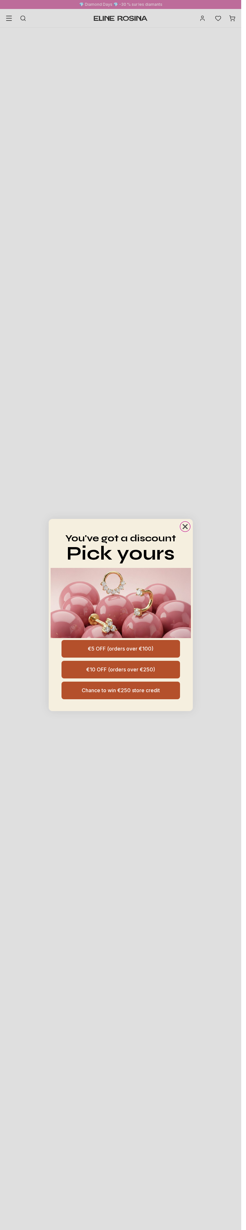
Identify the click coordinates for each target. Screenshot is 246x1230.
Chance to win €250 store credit (121, 690)
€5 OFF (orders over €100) (120, 648)
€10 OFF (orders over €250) (120, 669)
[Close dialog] (185, 526)
